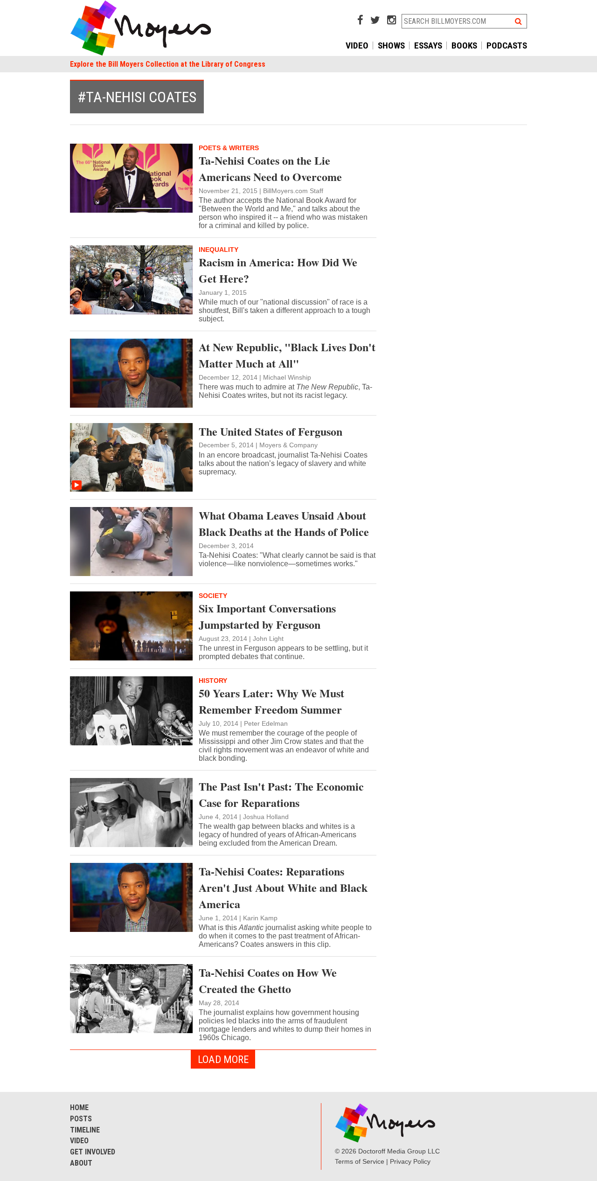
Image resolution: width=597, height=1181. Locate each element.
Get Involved (92, 1151)
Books (464, 45)
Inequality (218, 249)
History (213, 680)
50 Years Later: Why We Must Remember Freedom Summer (271, 701)
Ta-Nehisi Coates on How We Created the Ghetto (268, 980)
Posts (81, 1118)
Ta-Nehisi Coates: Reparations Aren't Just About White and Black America (283, 887)
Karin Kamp (260, 918)
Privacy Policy (410, 1161)
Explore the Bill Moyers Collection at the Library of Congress (167, 64)
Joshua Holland (266, 816)
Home (79, 1107)
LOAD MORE (223, 1059)
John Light (268, 638)
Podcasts (506, 45)
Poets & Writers (229, 148)
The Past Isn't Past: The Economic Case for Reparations (281, 794)
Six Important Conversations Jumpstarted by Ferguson (267, 616)
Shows (391, 45)
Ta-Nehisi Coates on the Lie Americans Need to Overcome (270, 168)
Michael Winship (287, 377)
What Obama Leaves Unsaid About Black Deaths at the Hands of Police (284, 523)
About (81, 1163)
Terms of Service (359, 1161)
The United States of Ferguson (270, 431)
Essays (428, 45)
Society (213, 595)
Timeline (85, 1129)
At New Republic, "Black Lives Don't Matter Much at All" (287, 355)
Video (357, 45)
